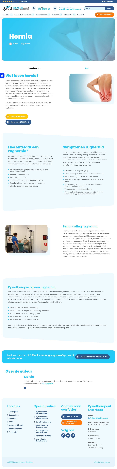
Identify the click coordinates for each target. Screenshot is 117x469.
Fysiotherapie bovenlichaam (42, 413)
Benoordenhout (15, 429)
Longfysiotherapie (43, 422)
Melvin (15, 44)
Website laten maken (102, 462)
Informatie (68, 15)
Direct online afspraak (71, 422)
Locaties (6, 15)
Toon (87, 68)
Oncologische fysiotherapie (42, 431)
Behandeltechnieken (22, 15)
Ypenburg (13, 419)
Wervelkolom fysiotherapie (41, 440)
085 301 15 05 (44, 9)
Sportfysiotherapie (44, 436)
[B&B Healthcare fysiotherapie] (16, 8)
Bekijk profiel (47, 384)
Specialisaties (41, 15)
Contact (80, 15)
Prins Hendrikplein (16, 425)
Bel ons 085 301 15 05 (20, 122)
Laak (11, 422)
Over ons (55, 15)
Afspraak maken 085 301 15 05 (94, 357)
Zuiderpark (13, 412)
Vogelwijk (13, 432)
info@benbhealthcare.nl (70, 9)
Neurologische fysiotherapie (42, 426)
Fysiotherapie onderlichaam (42, 418)
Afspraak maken (106, 15)
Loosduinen (14, 415)
